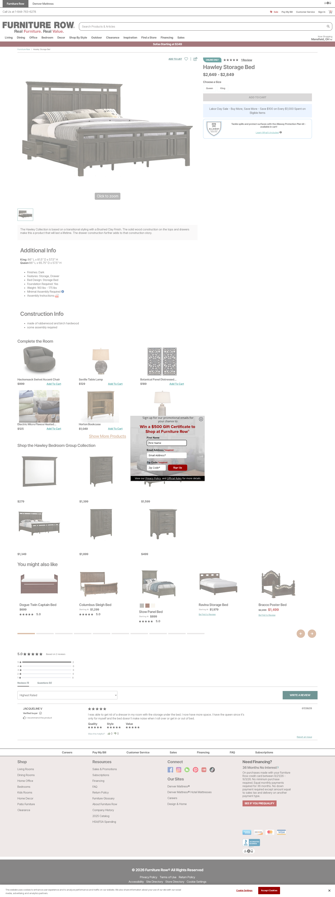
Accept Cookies (269, 890)
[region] (167, 891)
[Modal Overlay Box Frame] (167, 448)
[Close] (329, 890)
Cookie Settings (244, 890)
